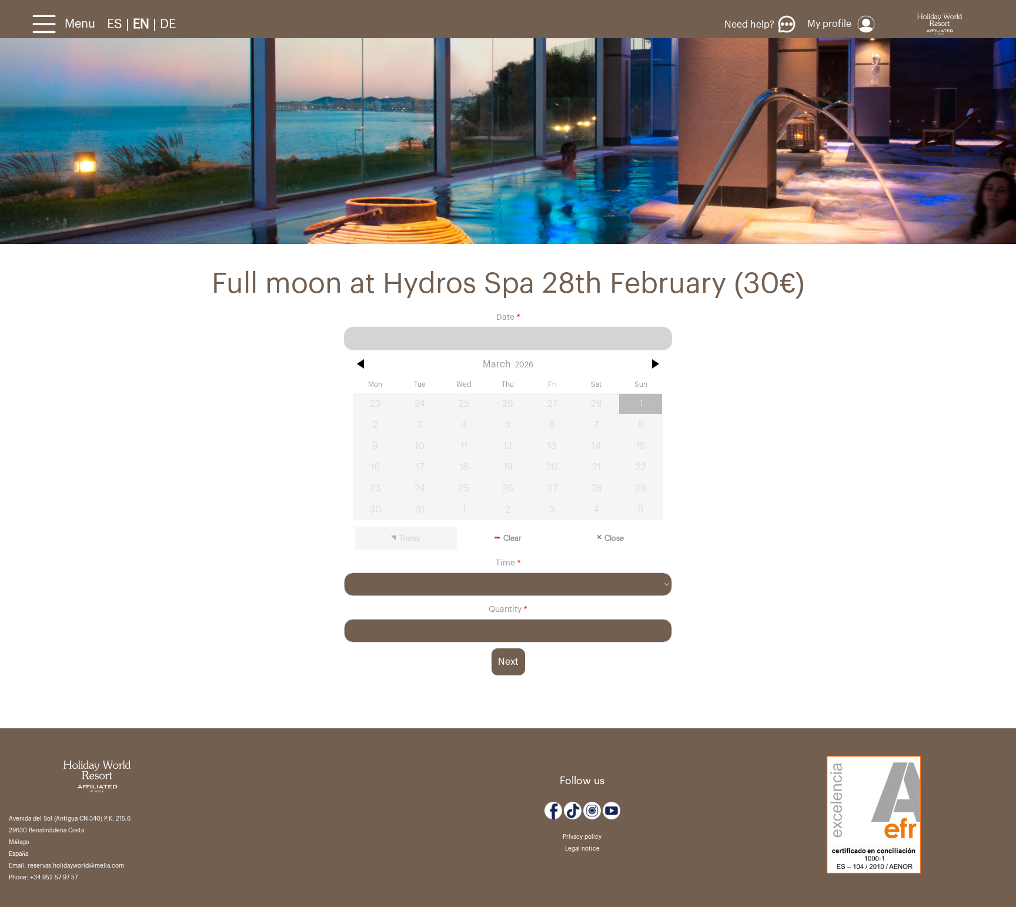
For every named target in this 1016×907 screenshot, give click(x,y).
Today (409, 538)
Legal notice (582, 849)
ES (116, 24)
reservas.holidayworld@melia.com (76, 866)
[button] (361, 363)
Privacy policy (582, 837)
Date (505, 317)
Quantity (506, 609)
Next (508, 662)
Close (614, 538)
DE (168, 24)
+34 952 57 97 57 (54, 878)
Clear (512, 538)
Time (505, 563)
